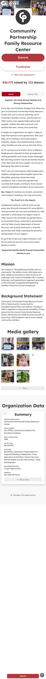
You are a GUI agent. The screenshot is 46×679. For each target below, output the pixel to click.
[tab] (11, 94)
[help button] (42, 675)
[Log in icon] (38, 3)
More (25, 388)
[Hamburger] (42, 3)
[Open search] (33, 3)
